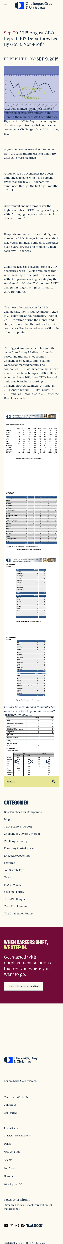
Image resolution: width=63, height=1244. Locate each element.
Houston (9, 1176)
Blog (7, 819)
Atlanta (8, 1159)
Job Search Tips (14, 870)
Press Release (12, 884)
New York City (12, 1151)
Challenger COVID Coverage (22, 833)
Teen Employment (16, 906)
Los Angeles (11, 1167)
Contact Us (10, 1104)
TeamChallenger (14, 899)
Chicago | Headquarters (17, 1135)
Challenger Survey (16, 841)
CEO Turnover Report (18, 826)
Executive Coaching (17, 855)
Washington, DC (13, 1184)
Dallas (7, 1143)
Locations (11, 1128)
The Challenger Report (18, 913)
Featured (9, 862)
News (7, 877)
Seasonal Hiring (14, 891)
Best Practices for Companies (23, 812)
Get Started (10, 1112)
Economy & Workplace (19, 848)
